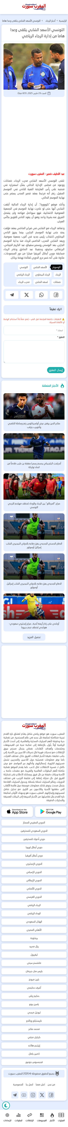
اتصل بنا (29, 1084)
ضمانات (57, 282)
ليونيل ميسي (34, 1012)
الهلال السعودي (34, 922)
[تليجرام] (14, 1095)
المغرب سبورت (15, 1074)
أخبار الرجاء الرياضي (50, 21)
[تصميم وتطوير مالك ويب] (57, 1073)
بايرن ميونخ (34, 979)
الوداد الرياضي (34, 913)
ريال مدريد (34, 946)
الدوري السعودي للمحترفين (34, 831)
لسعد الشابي (41, 282)
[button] (56, 295)
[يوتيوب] (23, 1095)
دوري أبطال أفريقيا (34, 856)
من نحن (51, 1084)
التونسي (24, 267)
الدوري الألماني (34, 889)
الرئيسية (63, 21)
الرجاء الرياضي (23, 275)
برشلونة (34, 938)
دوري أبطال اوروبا (34, 847)
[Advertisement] (34, 134)
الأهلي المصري (34, 930)
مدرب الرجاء (24, 282)
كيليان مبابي (34, 1037)
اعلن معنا (40, 1084)
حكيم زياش (34, 996)
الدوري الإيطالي (34, 880)
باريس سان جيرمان (34, 971)
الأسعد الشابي (40, 267)
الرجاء (58, 275)
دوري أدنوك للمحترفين (34, 839)
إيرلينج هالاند (34, 1045)
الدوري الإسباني (34, 872)
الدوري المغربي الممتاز (34, 822)
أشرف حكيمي (34, 988)
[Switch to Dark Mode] (6, 1105)
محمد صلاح (34, 1029)
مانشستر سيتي (34, 963)
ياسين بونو (34, 1004)
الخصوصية (18, 1084)
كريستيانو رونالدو (34, 1021)
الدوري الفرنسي (34, 897)
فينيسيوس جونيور (34, 1062)
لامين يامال (34, 1054)
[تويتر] (42, 1095)
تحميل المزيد (34, 637)
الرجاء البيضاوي (42, 275)
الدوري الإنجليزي (34, 864)
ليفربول (34, 955)
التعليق (61, 337)
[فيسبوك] (51, 1095)
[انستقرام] (32, 1095)
